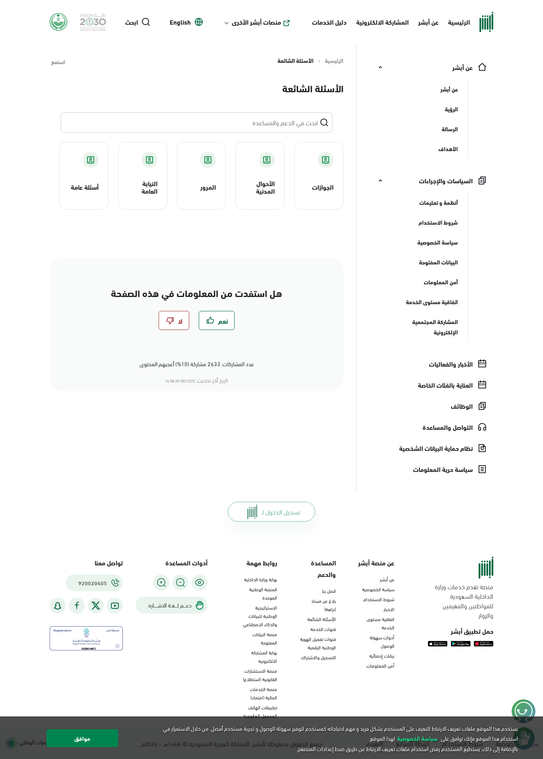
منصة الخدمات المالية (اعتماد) (263, 692)
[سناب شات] (57, 606)
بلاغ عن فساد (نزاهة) (323, 604)
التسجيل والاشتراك (318, 656)
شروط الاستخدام (378, 598)
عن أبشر (428, 21)
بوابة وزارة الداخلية (260, 579)
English (180, 22)
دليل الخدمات (329, 21)
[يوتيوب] (115, 606)
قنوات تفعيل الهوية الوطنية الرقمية (318, 642)
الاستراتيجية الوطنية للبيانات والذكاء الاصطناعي (260, 615)
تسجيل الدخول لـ (281, 511)
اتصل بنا (329, 590)
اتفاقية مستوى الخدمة (380, 622)
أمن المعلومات (380, 665)
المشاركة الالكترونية (382, 21)
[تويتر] (96, 605)
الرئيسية (459, 21)
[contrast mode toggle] (199, 582)
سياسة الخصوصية (378, 588)
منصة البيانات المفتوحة (264, 637)
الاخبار (389, 608)
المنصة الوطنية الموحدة (263, 593)
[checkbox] (217, 320)
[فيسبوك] (76, 606)
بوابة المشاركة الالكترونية (264, 656)
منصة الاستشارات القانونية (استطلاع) (260, 674)
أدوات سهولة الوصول (382, 641)
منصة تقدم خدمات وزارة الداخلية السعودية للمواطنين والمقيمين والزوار (464, 601)
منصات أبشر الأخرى (256, 22)
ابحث (131, 22)
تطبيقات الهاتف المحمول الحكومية (260, 711)
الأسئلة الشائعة (321, 618)
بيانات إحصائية (381, 655)
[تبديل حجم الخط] (180, 582)
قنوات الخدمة (323, 628)
